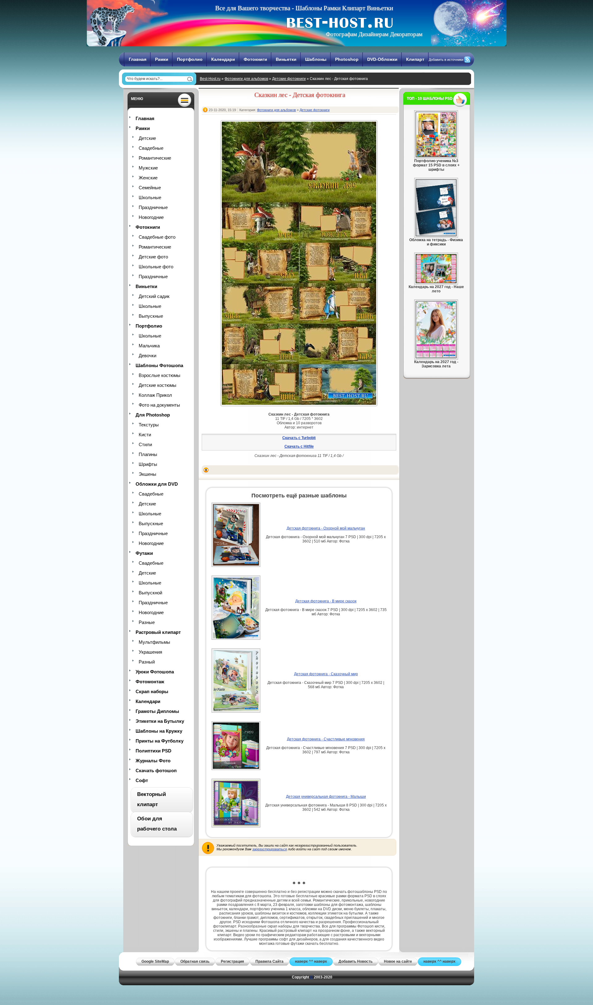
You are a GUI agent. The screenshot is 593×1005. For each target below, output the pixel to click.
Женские (148, 177)
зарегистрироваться (269, 849)
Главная (137, 59)
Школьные (150, 197)
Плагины (148, 454)
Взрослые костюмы (159, 375)
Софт (142, 780)
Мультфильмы (154, 642)
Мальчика (149, 345)
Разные (147, 622)
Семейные (150, 187)
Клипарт (415, 59)
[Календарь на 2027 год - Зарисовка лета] (436, 357)
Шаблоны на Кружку (159, 731)
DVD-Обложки (382, 59)
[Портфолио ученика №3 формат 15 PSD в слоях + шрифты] (436, 156)
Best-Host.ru (210, 79)
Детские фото (153, 256)
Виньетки (286, 59)
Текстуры (149, 424)
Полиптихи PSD (153, 750)
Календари (223, 59)
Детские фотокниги (289, 79)
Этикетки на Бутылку (160, 721)
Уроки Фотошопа (155, 671)
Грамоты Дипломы (157, 711)
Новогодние (151, 217)
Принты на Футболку (159, 740)
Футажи (144, 553)
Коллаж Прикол (155, 395)
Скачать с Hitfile (299, 446)
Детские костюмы (157, 385)
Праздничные (153, 207)
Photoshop (347, 59)
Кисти (145, 434)
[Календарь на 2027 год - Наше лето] (436, 282)
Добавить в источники (446, 59)
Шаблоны (315, 59)
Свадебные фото (157, 237)
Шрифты (148, 464)
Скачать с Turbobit (299, 438)
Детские (147, 138)
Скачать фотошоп (156, 770)
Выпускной (150, 592)
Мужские (148, 167)
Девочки (147, 355)
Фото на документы (159, 405)
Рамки (161, 59)
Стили (145, 444)
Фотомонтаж (150, 681)
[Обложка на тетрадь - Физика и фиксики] (436, 235)
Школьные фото (156, 266)
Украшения (150, 652)
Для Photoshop (153, 414)
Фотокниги (255, 59)
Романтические (155, 158)
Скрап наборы (152, 691)
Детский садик (154, 296)
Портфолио (190, 59)
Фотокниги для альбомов (246, 79)
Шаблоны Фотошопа (159, 365)
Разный (147, 661)
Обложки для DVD (157, 484)
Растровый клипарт (158, 632)
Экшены (147, 474)
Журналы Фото (153, 760)
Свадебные (151, 148)
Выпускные (151, 316)
